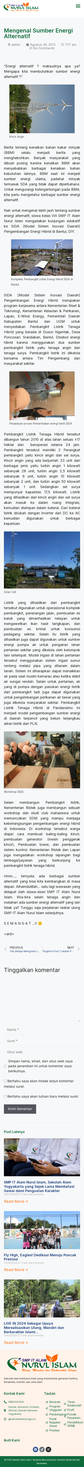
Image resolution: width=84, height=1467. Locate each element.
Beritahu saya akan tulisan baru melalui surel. (43, 1096)
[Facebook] (35, 1449)
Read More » (16, 1201)
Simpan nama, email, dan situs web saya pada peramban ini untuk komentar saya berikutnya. (40, 1066)
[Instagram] (48, 1449)
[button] (78, 6)
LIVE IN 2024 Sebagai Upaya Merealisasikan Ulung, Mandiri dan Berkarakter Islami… (34, 1327)
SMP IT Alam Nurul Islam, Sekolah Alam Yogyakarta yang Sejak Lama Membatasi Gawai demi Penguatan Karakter (39, 1186)
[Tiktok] (42, 1449)
